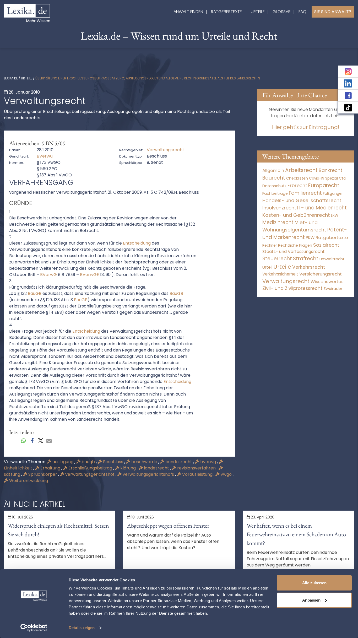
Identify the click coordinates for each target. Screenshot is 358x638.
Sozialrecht (326, 245)
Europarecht (323, 185)
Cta (342, 178)
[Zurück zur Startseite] (27, 13)
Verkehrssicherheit (280, 274)
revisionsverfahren (196, 468)
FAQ (302, 12)
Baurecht (273, 177)
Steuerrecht (277, 258)
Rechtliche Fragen (295, 245)
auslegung (62, 462)
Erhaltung (50, 468)
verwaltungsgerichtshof (90, 474)
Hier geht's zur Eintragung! (305, 127)
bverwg (208, 462)
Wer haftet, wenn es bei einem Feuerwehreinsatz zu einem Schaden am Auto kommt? (296, 534)
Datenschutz (274, 185)
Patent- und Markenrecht (304, 233)
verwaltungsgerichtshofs (148, 474)
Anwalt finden (188, 12)
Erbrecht (297, 185)
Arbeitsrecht (301, 170)
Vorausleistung (197, 474)
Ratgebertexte (226, 12)
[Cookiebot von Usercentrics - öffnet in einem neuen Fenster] (34, 628)
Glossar (282, 12)
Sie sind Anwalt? (332, 12)
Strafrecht (305, 258)
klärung (128, 468)
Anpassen (311, 600)
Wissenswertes (327, 281)
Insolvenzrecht (279, 207)
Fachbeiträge (275, 193)
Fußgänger (333, 193)
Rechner (269, 245)
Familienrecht (305, 193)
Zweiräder (332, 288)
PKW (310, 237)
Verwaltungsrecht (286, 281)
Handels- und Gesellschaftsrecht (301, 200)
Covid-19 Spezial (323, 178)
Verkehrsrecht (308, 267)
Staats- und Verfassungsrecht (293, 251)
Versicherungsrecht (320, 274)
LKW (334, 215)
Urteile (258, 12)
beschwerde (144, 462)
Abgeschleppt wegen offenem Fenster (168, 525)
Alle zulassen (314, 583)
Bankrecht (331, 170)
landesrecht (156, 468)
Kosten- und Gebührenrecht (296, 215)
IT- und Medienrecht (322, 207)
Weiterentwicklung (28, 481)
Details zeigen (82, 627)
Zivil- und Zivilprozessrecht (292, 288)
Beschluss (113, 462)
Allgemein (273, 170)
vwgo (226, 474)
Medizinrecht (278, 222)
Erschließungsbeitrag (90, 468)
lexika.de (11, 78)
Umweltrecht (332, 259)
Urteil (267, 267)
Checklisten (297, 178)
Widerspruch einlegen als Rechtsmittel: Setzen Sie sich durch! (58, 530)
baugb (88, 462)
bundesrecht (178, 462)
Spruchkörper (42, 474)
